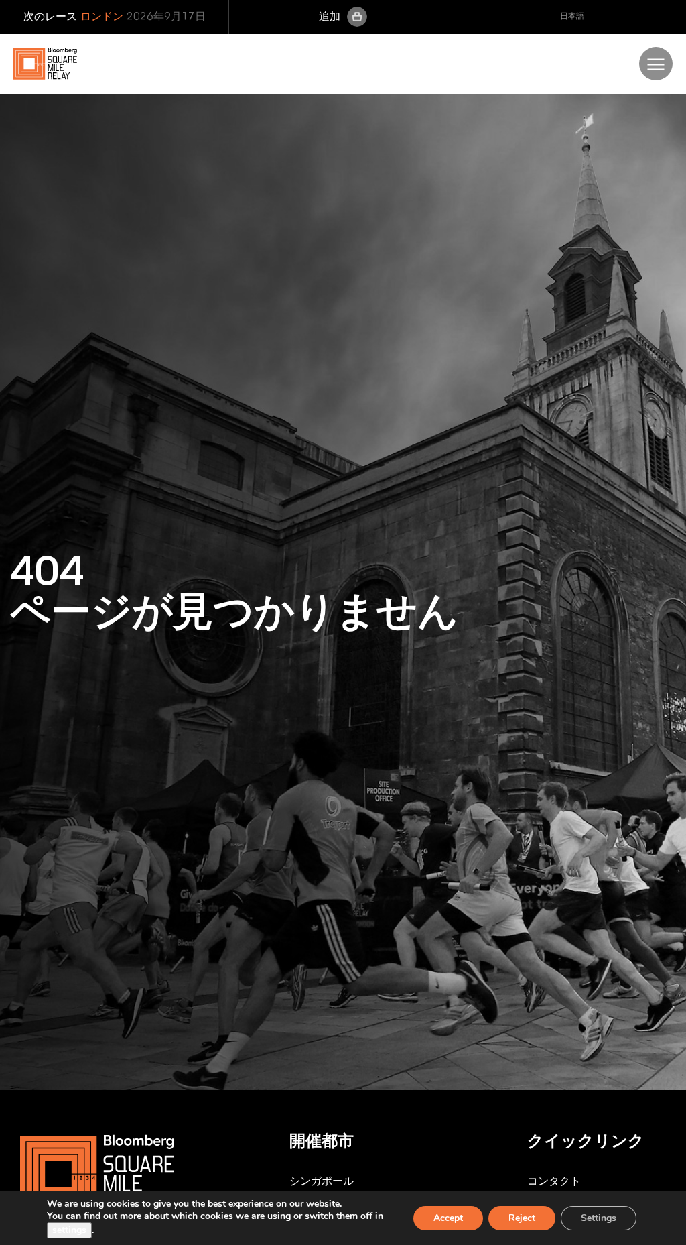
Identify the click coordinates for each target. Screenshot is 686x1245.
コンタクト (554, 1181)
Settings (598, 1217)
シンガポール (321, 1181)
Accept (448, 1217)
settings (69, 1230)
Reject (521, 1217)
